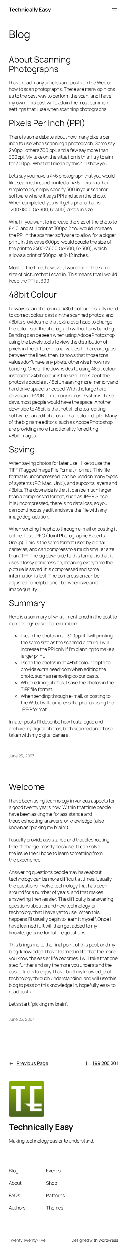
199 (96, 1063)
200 (105, 1063)
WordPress (108, 1240)
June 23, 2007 (21, 1019)
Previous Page (28, 1063)
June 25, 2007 (21, 756)
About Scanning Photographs (40, 64)
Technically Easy (30, 9)
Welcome (27, 787)
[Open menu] (114, 9)
